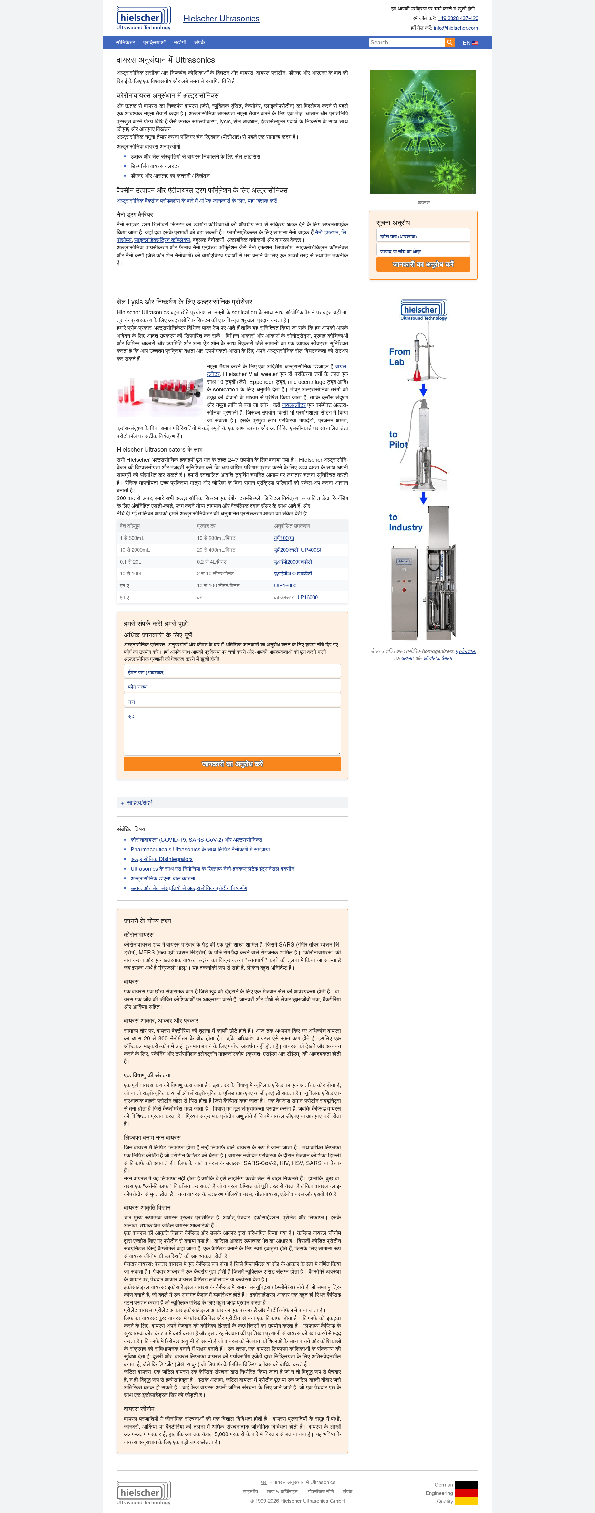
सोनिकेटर (125, 42)
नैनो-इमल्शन (326, 232)
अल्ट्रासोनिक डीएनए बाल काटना (163, 878)
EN (467, 43)
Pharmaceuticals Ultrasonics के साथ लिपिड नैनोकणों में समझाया (200, 849)
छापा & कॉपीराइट (282, 1491)
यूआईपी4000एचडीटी (293, 573)
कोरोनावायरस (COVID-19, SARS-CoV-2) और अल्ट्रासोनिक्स (196, 840)
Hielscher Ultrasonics (221, 18)
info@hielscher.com (456, 27)
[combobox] (407, 42)
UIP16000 (285, 585)
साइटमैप (250, 1491)
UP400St (311, 549)
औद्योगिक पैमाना (438, 658)
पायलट (407, 658)
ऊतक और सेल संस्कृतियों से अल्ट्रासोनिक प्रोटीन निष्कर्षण (189, 888)
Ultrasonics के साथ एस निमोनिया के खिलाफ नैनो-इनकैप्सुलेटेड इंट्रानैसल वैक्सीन (212, 868)
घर (264, 1481)
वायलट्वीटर (294, 405)
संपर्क (199, 42)
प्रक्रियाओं (154, 42)
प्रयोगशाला (466, 650)
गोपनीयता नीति (321, 1491)
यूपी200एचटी (286, 549)
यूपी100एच (284, 537)
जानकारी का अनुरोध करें (423, 264)
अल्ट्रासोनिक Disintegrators (162, 859)
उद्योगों (180, 42)
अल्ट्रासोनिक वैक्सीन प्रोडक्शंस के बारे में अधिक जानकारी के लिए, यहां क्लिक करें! (197, 200)
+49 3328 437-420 (458, 17)
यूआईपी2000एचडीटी (293, 561)
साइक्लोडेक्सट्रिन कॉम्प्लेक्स (162, 240)
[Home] (144, 16)
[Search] (450, 42)
